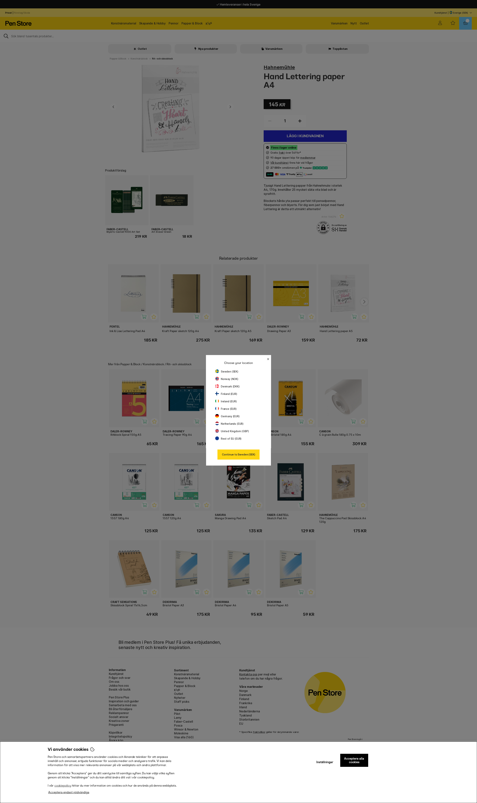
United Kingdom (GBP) (235, 431)
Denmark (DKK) (230, 386)
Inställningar (324, 762)
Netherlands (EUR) (232, 423)
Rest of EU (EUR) (231, 438)
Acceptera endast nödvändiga (68, 792)
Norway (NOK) (229, 379)
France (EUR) (229, 408)
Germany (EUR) (230, 416)
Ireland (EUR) (229, 401)
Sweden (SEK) (229, 371)
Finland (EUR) (229, 393)
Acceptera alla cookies (354, 760)
